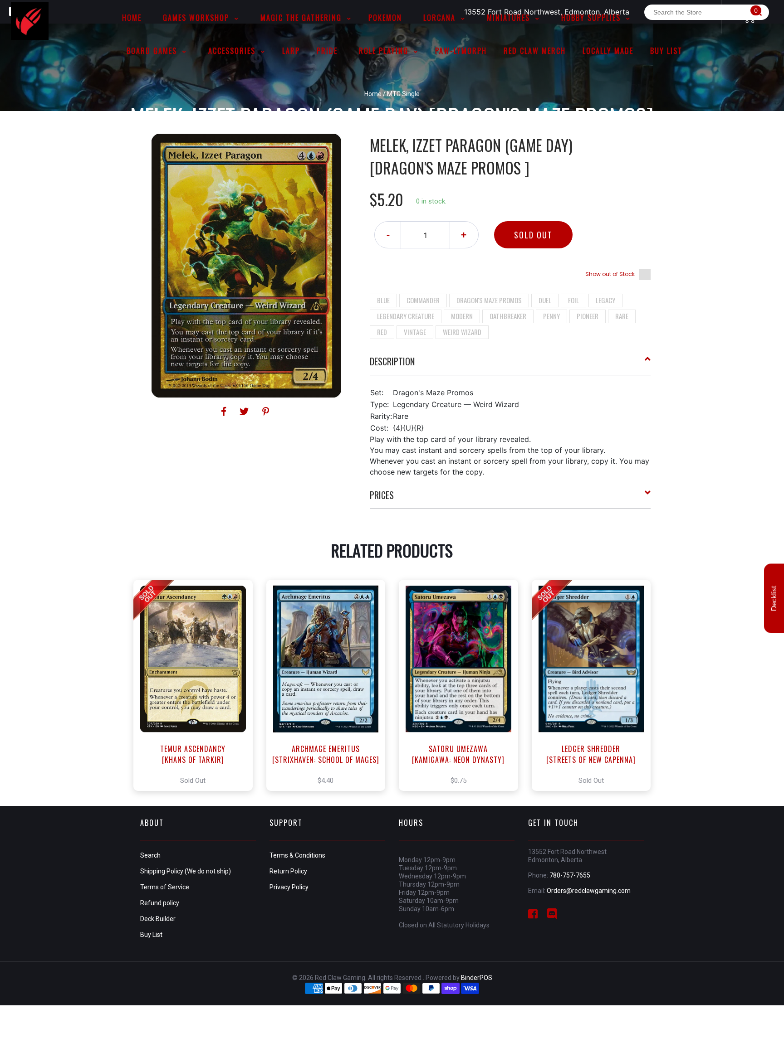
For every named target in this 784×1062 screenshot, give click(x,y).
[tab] (510, 364)
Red (382, 332)
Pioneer (587, 316)
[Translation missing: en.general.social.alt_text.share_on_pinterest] (265, 411)
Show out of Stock (610, 274)
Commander (423, 300)
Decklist (774, 598)
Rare (621, 316)
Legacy (605, 300)
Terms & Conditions (297, 855)
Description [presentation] (392, 361)
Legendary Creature (405, 316)
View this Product (197, 685)
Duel (545, 300)
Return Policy (288, 871)
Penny (551, 316)
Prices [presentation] (382, 495)
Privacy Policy (289, 887)
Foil (573, 300)
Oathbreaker (508, 316)
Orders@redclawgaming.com (589, 890)
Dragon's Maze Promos (489, 300)
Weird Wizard (462, 332)
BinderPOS (476, 977)
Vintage (415, 332)
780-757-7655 (569, 875)
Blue (383, 300)
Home (373, 93)
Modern (462, 316)
